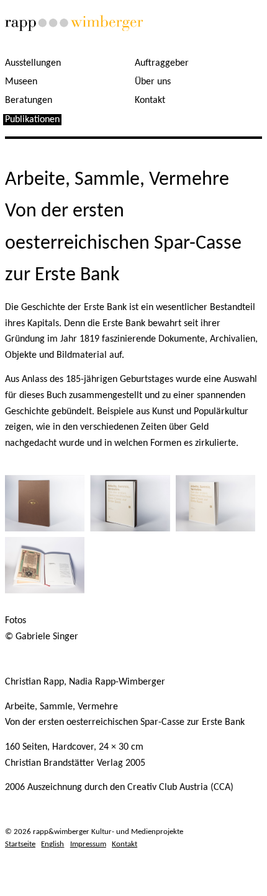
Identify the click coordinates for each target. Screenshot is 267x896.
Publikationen (32, 120)
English (52, 844)
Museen (21, 82)
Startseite (20, 844)
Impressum (88, 844)
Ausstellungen (33, 63)
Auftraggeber (162, 63)
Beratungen (28, 100)
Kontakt (150, 100)
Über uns (153, 82)
